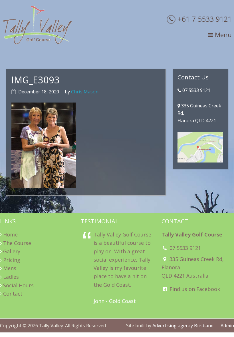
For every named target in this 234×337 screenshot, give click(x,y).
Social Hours (18, 285)
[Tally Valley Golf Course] (37, 43)
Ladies (11, 276)
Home (10, 234)
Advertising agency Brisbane (182, 325)
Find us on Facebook (194, 289)
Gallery (11, 251)
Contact (13, 293)
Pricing (11, 259)
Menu (222, 35)
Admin (227, 325)
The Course (17, 243)
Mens (9, 268)
